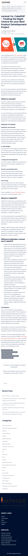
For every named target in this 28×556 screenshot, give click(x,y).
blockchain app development (9, 428)
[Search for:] (10, 383)
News (3, 457)
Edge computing (6, 444)
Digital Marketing (6, 439)
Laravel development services (9, 352)
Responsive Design (7, 462)
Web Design (5, 481)
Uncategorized (6, 478)
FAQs (2, 520)
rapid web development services (10, 356)
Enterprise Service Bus (8, 446)
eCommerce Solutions (6, 537)
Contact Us (4, 522)
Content (4, 436)
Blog (8, 7)
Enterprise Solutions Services (8, 545)
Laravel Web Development (18, 192)
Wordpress (5, 489)
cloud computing (6, 433)
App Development (7, 425)
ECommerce (5, 441)
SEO (3, 470)
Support (3, 524)
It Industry (4, 454)
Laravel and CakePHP (7, 350)
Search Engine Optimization (9, 465)
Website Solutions (6, 533)
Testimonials (4, 518)
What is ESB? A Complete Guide (10, 396)
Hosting (4, 449)
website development (7, 357)
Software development (7, 33)
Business (4, 431)
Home (3, 7)
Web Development (19, 33)
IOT (3, 452)
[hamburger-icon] (25, 2)
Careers (3, 516)
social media (5, 473)
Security (4, 467)
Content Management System (8, 541)
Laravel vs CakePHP (6, 354)
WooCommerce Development (9, 486)
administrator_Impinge (9, 31)
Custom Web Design (6, 539)
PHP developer (18, 55)
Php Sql (4, 460)
